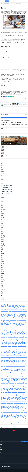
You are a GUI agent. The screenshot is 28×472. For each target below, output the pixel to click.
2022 (1, 199)
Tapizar (14, 414)
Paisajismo (7, 389)
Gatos (5, 359)
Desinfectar (24, 342)
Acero (20, 304)
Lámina (25, 371)
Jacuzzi (9, 370)
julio (1, 161)
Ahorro (20, 306)
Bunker (1, 322)
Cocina (22, 333)
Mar (1, 379)
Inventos (16, 369)
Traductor (21, 417)
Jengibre (24, 370)
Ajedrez (5, 307)
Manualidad (9, 378)
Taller (1, 414)
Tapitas (11, 414)
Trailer (23, 417)
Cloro (10, 333)
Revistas (24, 405)
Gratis (20, 360)
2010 (1, 295)
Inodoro (1, 368)
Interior (11, 369)
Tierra (12, 416)
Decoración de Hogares (19, 341)
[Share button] (15, 96)
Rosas (1, 407)
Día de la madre (15, 343)
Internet (13, 369)
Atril (25, 313)
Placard (1, 396)
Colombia (18, 334)
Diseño (16, 344)
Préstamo (2, 399)
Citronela (2, 333)
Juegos (4, 371)
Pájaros (9, 389)
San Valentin (6, 408)
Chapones (4, 332)
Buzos (5, 322)
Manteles (2, 378)
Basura (15, 316)
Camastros (2, 325)
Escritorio (13, 350)
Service (26, 408)
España (1, 351)
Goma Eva (11, 360)
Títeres (23, 416)
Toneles (12, 417)
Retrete (12, 405)
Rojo (10, 406)
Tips (18, 416)
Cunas (7, 341)
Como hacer (4, 335)
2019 (1, 225)
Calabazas (4, 323)
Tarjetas (16, 414)
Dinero (5, 344)
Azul (18, 314)
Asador (9, 313)
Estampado (13, 351)
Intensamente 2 (7, 369)
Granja (18, 360)
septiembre (2, 166)
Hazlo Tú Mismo (6, 362)
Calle (11, 324)
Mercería (7, 381)
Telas (11, 415)
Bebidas (20, 316)
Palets (17, 389)
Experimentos (2, 353)
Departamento (5, 342)
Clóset (15, 333)
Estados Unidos (9, 351)
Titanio (20, 416)
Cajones (2, 323)
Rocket (8, 406)
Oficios (22, 387)
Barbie (17, 315)
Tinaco (16, 416)
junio (1, 168)
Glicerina (2, 360)
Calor (13, 324)
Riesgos (4, 406)
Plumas (13, 397)
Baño (12, 315)
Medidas (15, 380)
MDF (7, 380)
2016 (1, 251)
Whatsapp (13, 96)
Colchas (2, 334)
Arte (1, 313)
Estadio (6, 351)
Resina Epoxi (2, 405)
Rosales (24, 406)
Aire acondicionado (23, 306)
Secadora (9, 408)
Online (6, 388)
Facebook (5, 96)
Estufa (17, 352)
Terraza (4, 416)
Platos (1, 397)
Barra (3, 316)
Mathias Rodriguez (15, 103)
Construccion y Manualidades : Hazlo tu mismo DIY (12, 426)
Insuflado (22, 368)
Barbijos (20, 315)
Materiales (2, 380)
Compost (8, 335)
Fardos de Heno (24, 353)
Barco (25, 315)
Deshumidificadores (20, 342)
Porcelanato (25, 397)
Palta (3, 390)
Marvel (19, 379)
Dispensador (24, 344)
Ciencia (19, 332)
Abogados (6, 304)
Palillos (19, 389)
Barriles (6, 316)
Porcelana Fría (22, 397)
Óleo (24, 387)
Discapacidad (11, 344)
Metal (14, 381)
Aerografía (6, 306)
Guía (4, 361)
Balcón (1, 315)
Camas (24, 324)
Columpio (23, 334)
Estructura (7, 352)
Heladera (9, 362)
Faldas (16, 353)
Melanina (24, 380)
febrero (2, 171)
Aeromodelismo (9, 306)
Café (20, 322)
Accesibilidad (12, 304)
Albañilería (12, 307)
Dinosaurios (8, 344)
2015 (1, 257)
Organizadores (11, 388)
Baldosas (4, 315)
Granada (14, 360)
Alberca (15, 307)
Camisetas (18, 325)
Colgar (9, 334)
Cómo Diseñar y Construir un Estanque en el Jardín (6, 189)
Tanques (6, 414)
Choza (16, 332)
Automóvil (12, 314)
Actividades (4, 305)
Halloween (17, 361)
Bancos (8, 315)
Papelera (22, 390)
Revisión (22, 405)
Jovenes (2, 371)
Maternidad (5, 380)
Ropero (21, 406)
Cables (13, 322)
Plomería (11, 397)
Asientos (17, 313)
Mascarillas (22, 379)
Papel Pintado (19, 390)
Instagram (10, 368)
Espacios (24, 350)
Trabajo (18, 417)
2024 (1, 172)
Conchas (21, 335)
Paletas (14, 389)
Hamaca (20, 361)
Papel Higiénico (11, 390)
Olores (1, 388)
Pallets (1, 390)
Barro (10, 316)
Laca (20, 371)
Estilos (25, 351)
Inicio (1, 3)
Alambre (9, 307)
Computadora (18, 335)
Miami (18, 381)
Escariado (8, 350)
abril (1, 163)
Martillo (17, 379)
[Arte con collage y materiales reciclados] (2, 153)
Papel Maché (15, 390)
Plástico (19, 396)
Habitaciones (12, 361)
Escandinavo (5, 350)
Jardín (14, 370)
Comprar (10, 335)
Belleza (24, 316)
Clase (6, 333)
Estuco (9, 352)
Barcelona (23, 315)
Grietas (23, 360)
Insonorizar (7, 368)
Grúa (3, 361)
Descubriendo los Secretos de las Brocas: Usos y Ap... (7, 192)
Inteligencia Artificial (3, 369)
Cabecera (10, 322)
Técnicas (2, 415)
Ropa (15, 406)
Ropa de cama (18, 406)
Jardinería (17, 370)
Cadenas (18, 322)
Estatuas (22, 351)
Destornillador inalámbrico (10, 343)
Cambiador (5, 325)
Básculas (12, 316)
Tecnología (5, 415)
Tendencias (23, 415)
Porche (1, 398)
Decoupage (2, 342)
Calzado (16, 324)
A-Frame (3, 304)
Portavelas (15, 398)
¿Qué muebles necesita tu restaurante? (5, 188)
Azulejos (21, 314)
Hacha (15, 361)
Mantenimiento (5, 378)
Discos (14, 344)
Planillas (6, 396)
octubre (2, 174)
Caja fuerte (23, 322)
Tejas (7, 415)
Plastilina (22, 396)
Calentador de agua (20, 323)
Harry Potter (2, 362)
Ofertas (18, 387)
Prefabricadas (23, 398)
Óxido (24, 388)
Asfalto (14, 313)
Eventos (25, 352)
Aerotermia (13, 306)
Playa (3, 397)
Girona (24, 359)
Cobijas (17, 333)
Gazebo (8, 359)
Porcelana (19, 397)
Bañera (10, 315)
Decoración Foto (24, 341)
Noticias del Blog (2, 387)
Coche (20, 333)
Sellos (17, 408)
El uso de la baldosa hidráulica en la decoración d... (6, 187)
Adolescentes (20, 305)
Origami (15, 388)
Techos (21, 414)
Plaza (5, 397)
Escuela (16, 350)
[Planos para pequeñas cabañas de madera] (2, 156)
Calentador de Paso (3, 324)
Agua (17, 306)
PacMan (1, 389)
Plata (24, 396)
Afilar (15, 306)
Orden (8, 388)
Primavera (5, 399)
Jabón (7, 370)
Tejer (9, 415)
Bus (3, 322)
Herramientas (12, 362)
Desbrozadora (9, 342)
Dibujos (25, 343)
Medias (12, 380)
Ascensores (12, 313)
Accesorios (15, 304)
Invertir (22, 369)
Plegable (8, 397)
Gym (9, 361)
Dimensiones (2, 344)
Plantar (11, 396)
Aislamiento (2, 307)
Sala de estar (17, 407)
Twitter (9, 96)
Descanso (13, 342)
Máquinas (26, 378)
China (14, 332)
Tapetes (9, 414)
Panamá (6, 390)
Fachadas (13, 353)
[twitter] (13, 430)
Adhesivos (13, 305)
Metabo (12, 381)
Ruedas (7, 407)
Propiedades (24, 399)
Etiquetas (20, 352)
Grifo (25, 360)
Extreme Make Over (7, 353)
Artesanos (4, 313)
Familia (18, 353)
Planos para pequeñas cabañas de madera (9, 155)
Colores (20, 334)
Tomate (10, 417)
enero (2, 180)
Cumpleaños (4, 341)
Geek (10, 359)
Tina (14, 416)
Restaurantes (9, 405)
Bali (6, 315)
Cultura (1, 341)
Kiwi (18, 371)
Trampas (26, 417)
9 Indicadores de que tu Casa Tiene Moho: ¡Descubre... (7, 191)
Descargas (16, 342)
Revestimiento (18, 405)
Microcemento (21, 381)
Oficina (20, 387)
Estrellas (4, 352)
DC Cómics (10, 341)
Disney (21, 344)
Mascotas (25, 379)
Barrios (8, 316)
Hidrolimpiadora (23, 362)
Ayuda (16, 314)
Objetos (10, 387)
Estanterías (19, 351)
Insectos (4, 368)
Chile (9, 332)
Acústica (10, 305)
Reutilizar (15, 405)
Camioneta (15, 325)
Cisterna (23, 332)
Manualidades (12, 378)
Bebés (17, 316)
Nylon (8, 387)
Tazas (19, 414)
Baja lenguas (24, 314)
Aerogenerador (2, 306)
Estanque (16, 351)
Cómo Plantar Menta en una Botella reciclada (5, 190)
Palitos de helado (23, 389)
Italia (5, 370)
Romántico (13, 406)
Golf (6, 360)
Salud (22, 407)
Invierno (24, 369)
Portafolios (4, 398)
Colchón (4, 334)
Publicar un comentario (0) (14, 117)
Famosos (21, 353)
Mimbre (25, 381)
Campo (21, 325)
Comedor (26, 334)
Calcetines (8, 323)
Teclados (24, 414)
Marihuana (6, 379)
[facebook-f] (12, 430)
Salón (20, 407)
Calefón (16, 323)
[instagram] (15, 430)
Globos (4, 360)
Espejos (4, 351)
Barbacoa (15, 315)
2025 (1, 164)
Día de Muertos (19, 343)
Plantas (14, 396)
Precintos (18, 398)
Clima (8, 333)
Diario (22, 343)
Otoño (20, 388)
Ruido (9, 407)
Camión (12, 325)
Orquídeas (17, 388)
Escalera (2, 350)
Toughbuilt (15, 417)
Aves (14, 314)
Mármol (11, 379)
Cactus (15, 322)
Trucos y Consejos (4, 3)
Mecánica (10, 380)
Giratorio (22, 359)
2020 (1, 216)
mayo (2, 162)
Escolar (10, 350)
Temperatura (20, 415)
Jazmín (19, 370)
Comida (1, 335)
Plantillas (16, 396)
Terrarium (2, 416)
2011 (1, 286)
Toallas (25, 416)
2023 (1, 181)
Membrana (2, 381)
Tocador (4, 417)
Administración (16, 305)
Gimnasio (19, 359)
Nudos (6, 387)
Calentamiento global (8, 324)
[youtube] (14, 430)
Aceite (18, 304)
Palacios (12, 389)
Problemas (8, 399)
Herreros (16, 362)
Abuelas (9, 304)
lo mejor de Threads (20, 13)
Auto (3, 314)
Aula (1, 314)
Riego (1, 406)
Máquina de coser (22, 378)
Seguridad (12, 408)
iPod (3, 370)
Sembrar (20, 408)
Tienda (10, 416)
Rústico (12, 407)
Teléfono (14, 415)
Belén (22, 316)
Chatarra (7, 332)
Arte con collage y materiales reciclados (5, 464)
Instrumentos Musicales (17, 368)
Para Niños (25, 390)
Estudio (15, 352)
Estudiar (12, 352)
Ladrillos (22, 371)
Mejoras (22, 380)
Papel (8, 390)
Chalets (2, 332)
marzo (2, 179)
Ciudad (4, 333)
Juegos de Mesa (7, 371)
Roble (6, 406)
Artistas (6, 313)
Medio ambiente (18, 380)
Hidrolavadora (19, 362)
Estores (1, 352)
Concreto (24, 335)
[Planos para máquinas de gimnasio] (2, 146)
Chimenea (12, 332)
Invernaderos (19, 369)
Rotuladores (4, 407)
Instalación (13, 368)
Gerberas (13, 359)
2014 (1, 262)
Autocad (5, 314)
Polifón (16, 397)
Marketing (9, 379)
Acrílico (1, 305)
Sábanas (14, 407)
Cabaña (8, 322)
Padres (4, 389)
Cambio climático (9, 325)
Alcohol (21, 307)
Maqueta (16, 378)
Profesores (18, 399)
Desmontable (2, 343)
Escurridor (21, 350)
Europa (22, 352)
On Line (4, 388)
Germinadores (16, 359)
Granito (16, 360)
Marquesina (14, 379)
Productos (11, 399)
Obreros (15, 387)
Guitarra (7, 361)
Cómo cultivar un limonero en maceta (5, 186)
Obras (12, 387)
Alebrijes (24, 307)
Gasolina (3, 359)
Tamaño (4, 414)
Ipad (1, 370)
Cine (21, 332)
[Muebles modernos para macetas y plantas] (2, 149)
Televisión (17, 415)
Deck (12, 341)
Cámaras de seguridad (20, 324)
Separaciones (23, 408)
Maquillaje (18, 378)
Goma (8, 360)
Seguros (15, 408)
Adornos (23, 305)
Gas (1, 359)
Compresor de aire (14, 335)
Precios (20, 398)
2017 (1, 242)
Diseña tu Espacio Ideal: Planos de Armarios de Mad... (6, 193)
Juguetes (11, 371)
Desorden (6, 343)
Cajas (25, 322)
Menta (4, 381)
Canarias (23, 325)
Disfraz (19, 344)
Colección (7, 334)
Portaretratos (8, 398)
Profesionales (14, 399)
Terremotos (7, 416)
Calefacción (13, 323)
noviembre (2, 165)
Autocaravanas (8, 314)
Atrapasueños (22, 313)
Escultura (18, 350)
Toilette (7, 417)
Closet (13, 333)
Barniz (1, 316)
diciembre (2, 173)
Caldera (10, 323)
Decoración (15, 341)
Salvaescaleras (2, 408)
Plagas (4, 396)
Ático (19, 313)
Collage (12, 334)
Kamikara (14, 371)
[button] (27, 1)
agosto (2, 167)
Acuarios (7, 305)
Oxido (22, 388)
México (16, 381)
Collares (15, 334)
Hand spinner (23, 361)
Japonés (12, 370)
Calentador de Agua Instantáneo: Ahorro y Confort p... (6, 185)
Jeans (21, 370)
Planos (9, 396)
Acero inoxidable (23, 304)
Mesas (9, 381)
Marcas (3, 379)
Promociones (21, 399)
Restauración (5, 405)
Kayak (16, 371)
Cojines (24, 333)
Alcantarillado (18, 307)
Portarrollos (11, 398)
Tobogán (2, 417)
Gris (1, 361)
